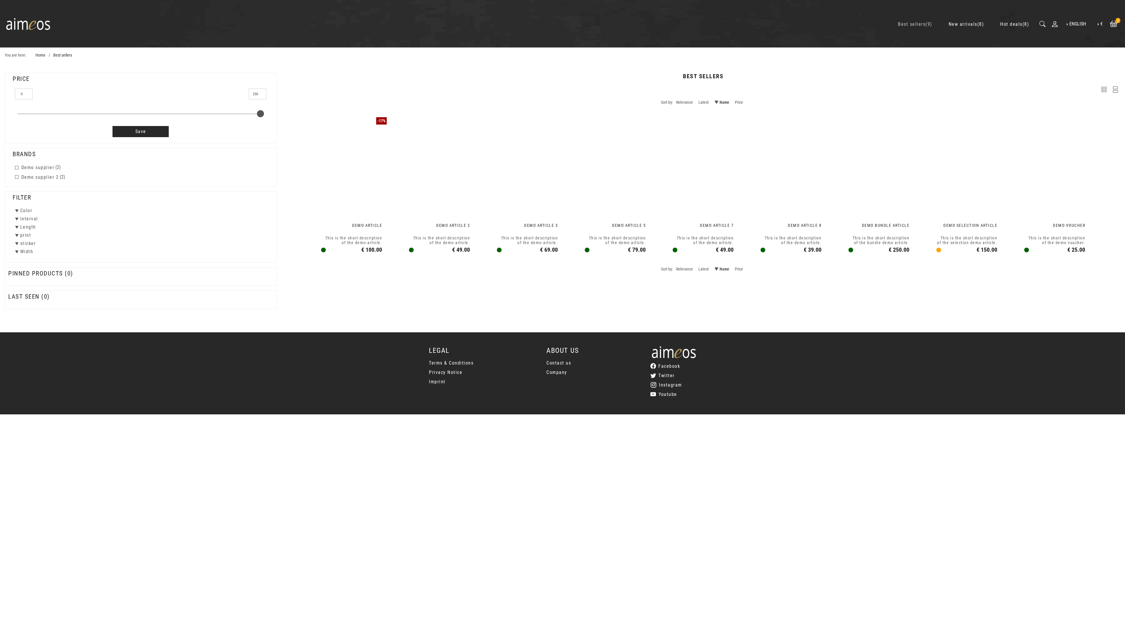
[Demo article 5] (615, 164)
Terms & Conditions (451, 363)
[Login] (1055, 24)
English (1077, 24)
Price (739, 102)
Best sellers (62, 55)
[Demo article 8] (791, 164)
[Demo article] (351, 164)
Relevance (684, 102)
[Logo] (28, 24)
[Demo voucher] (1055, 164)
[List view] (1115, 90)
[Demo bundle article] (879, 164)
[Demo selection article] (967, 164)
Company (556, 372)
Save (140, 131)
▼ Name (721, 102)
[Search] (1043, 24)
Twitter (666, 375)
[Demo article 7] (703, 164)
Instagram (670, 385)
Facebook (669, 366)
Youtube (668, 394)
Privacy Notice (445, 372)
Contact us (558, 363)
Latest (703, 102)
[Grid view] (1104, 90)
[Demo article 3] (527, 164)
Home (40, 55)
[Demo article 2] (439, 164)
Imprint (437, 381)
